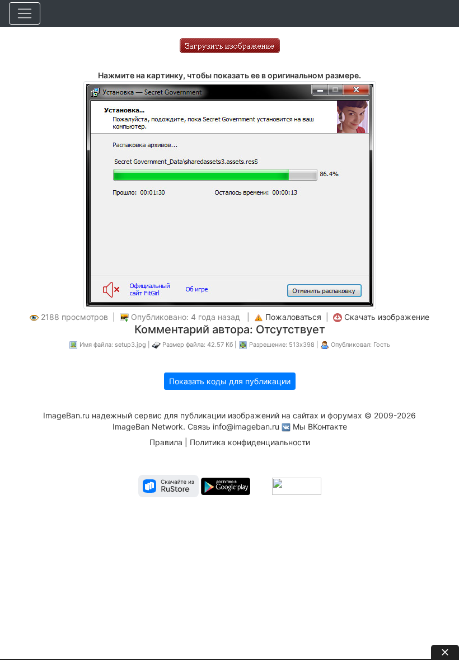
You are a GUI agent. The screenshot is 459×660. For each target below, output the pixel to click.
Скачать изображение (386, 317)
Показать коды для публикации (230, 381)
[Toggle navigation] (24, 13)
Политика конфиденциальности (250, 442)
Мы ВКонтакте (320, 426)
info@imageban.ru (246, 426)
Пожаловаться (293, 317)
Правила (165, 442)
